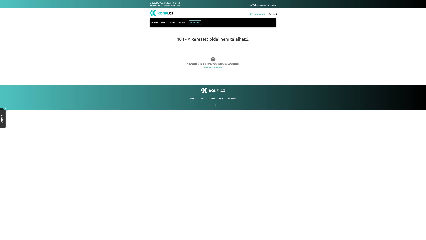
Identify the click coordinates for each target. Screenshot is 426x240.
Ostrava (181, 22)
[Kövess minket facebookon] (210, 105)
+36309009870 (259, 14)
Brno (172, 22)
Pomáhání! (10, 120)
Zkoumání (195, 22)
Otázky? (10, 113)
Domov (154, 22)
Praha (164, 22)
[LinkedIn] (216, 105)
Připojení (272, 14)
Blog (221, 98)
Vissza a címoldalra (213, 67)
